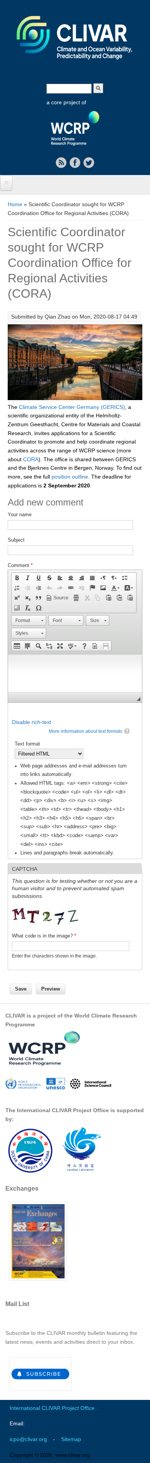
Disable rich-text (31, 722)
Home (15, 204)
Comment (20, 565)
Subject (16, 540)
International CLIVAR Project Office (52, 1408)
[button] (17, 578)
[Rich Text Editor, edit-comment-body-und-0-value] (75, 673)
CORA (30, 459)
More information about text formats (85, 731)
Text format (27, 744)
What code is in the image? (44, 936)
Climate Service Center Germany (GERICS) (72, 407)
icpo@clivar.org (28, 1439)
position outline (70, 477)
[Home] (75, 65)
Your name (20, 514)
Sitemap (71, 1439)
